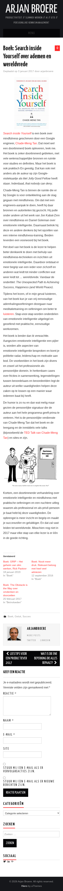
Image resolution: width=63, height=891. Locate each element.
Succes (27, 616)
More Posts (34, 635)
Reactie (10, 693)
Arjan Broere (31, 9)
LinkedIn (45, 640)
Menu (31, 33)
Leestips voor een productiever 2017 (16, 658)
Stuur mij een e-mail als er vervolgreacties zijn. (23, 769)
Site (6, 748)
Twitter (31, 640)
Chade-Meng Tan (26, 143)
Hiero (24, 886)
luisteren (8, 314)
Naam (8, 720)
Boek (10, 616)
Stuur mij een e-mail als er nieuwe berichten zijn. (28, 783)
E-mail (9, 734)
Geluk (18, 616)
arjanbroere (46, 71)
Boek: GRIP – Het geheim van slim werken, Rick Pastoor (15, 565)
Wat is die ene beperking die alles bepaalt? (45, 658)
